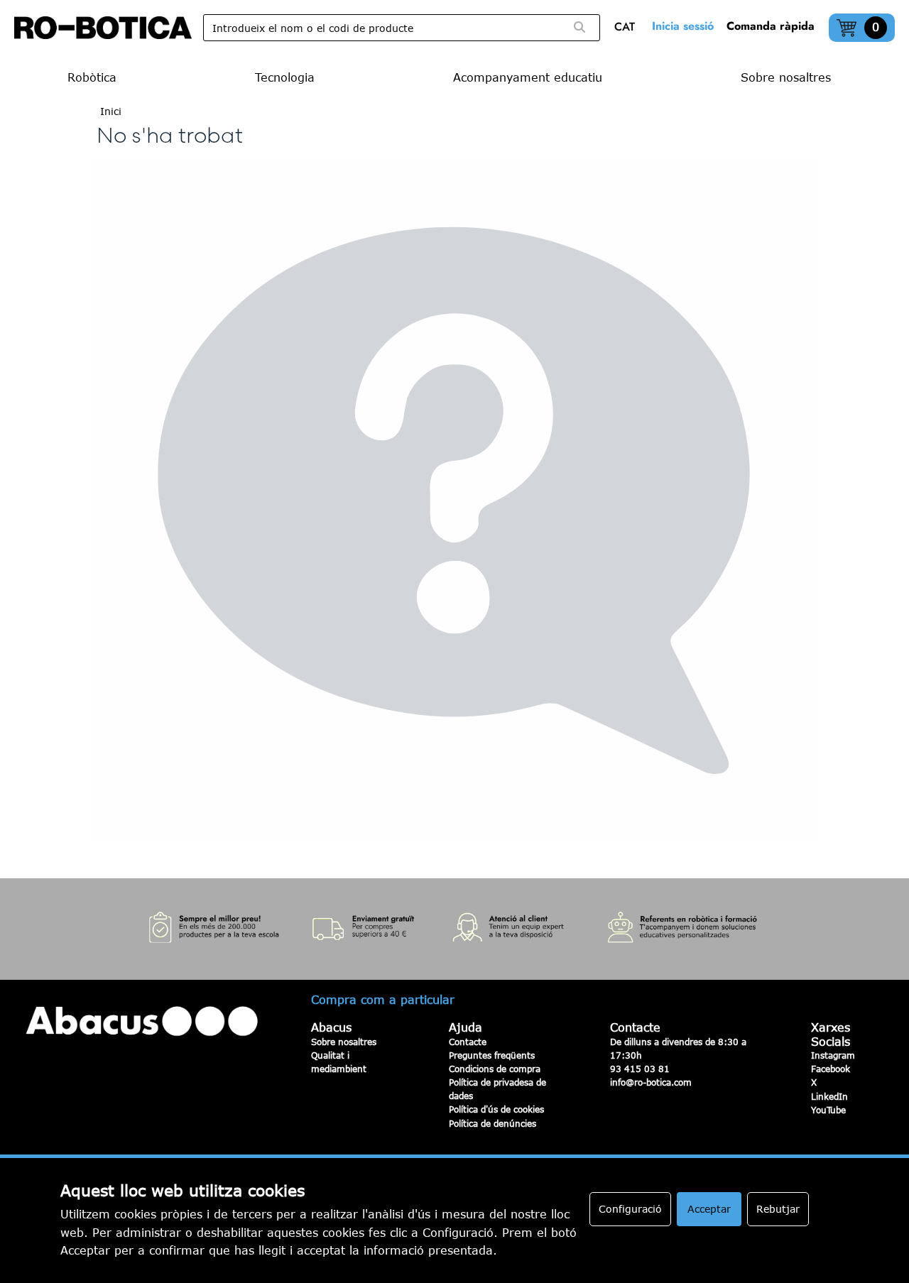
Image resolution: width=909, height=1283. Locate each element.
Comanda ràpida (770, 26)
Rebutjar (778, 1209)
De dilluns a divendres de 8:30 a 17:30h (678, 1048)
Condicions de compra (494, 1069)
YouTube (828, 1110)
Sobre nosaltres (343, 1042)
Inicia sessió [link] (683, 26)
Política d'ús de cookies (496, 1109)
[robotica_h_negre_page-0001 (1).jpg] (103, 27)
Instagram (833, 1055)
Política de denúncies (492, 1123)
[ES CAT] (628, 28)
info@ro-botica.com (651, 1082)
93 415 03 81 (640, 1069)
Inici (110, 111)
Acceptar (709, 1209)
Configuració (630, 1209)
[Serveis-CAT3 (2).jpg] (454, 929)
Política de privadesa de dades (497, 1089)
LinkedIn (829, 1096)
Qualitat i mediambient (338, 1062)
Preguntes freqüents (492, 1055)
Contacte (467, 1042)
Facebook (830, 1069)
